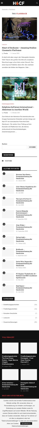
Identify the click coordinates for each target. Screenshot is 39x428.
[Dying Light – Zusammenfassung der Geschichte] (8, 240)
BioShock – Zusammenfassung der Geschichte (24, 251)
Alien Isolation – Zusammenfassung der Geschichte (10, 385)
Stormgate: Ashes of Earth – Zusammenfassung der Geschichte (29, 386)
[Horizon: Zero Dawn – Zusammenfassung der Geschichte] (8, 178)
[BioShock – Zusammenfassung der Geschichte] (8, 252)
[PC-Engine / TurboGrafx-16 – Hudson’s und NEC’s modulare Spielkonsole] (8, 277)
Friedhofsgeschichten (20, 309)
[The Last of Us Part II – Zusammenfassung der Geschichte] (8, 202)
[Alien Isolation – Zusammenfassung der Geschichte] (10, 374)
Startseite (5, 9)
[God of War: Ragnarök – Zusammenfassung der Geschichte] (8, 265)
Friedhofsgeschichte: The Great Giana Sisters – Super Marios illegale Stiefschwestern (10, 360)
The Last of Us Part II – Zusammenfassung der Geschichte (24, 201)
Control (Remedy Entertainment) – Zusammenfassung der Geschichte (24, 214)
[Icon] (19, 29)
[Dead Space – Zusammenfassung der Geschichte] (8, 289)
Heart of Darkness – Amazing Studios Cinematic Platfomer (19, 49)
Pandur (6, 53)
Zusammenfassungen (20, 322)
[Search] (37, 3)
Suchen (4, 144)
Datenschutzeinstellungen (20, 426)
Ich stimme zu (26, 423)
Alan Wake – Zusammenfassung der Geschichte (24, 227)
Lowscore (20, 318)
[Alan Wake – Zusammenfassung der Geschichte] (8, 228)
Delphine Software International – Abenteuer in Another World (18, 108)
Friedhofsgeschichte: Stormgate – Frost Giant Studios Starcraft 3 (28, 359)
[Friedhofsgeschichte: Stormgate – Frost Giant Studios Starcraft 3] (29, 348)
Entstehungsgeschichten (20, 304)
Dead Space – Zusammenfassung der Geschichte (24, 288)
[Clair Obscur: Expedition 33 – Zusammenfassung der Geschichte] (8, 190)
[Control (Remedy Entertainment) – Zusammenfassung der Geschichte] (8, 214)
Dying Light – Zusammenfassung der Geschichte (24, 239)
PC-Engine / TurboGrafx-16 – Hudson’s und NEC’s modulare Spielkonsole (26, 276)
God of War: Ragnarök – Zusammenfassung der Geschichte (24, 263)
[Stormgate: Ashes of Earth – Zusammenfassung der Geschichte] (29, 374)
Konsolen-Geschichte (20, 313)
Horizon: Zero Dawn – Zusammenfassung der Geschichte (24, 176)
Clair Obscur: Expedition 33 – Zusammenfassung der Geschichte (26, 189)
